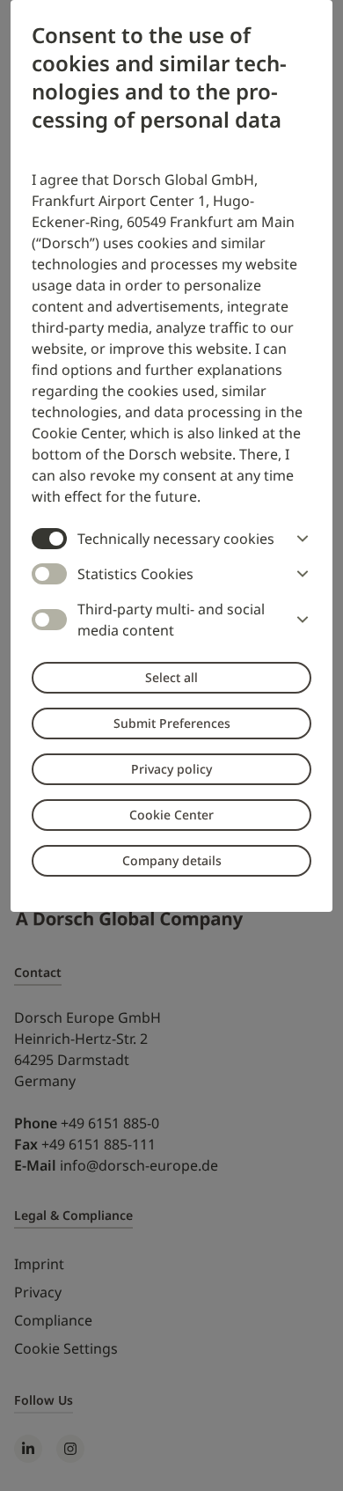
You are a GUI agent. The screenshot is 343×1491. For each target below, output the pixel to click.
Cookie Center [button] (171, 814)
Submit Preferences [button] (171, 723)
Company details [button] (172, 860)
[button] (299, 538)
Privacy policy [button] (171, 768)
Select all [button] (171, 677)
